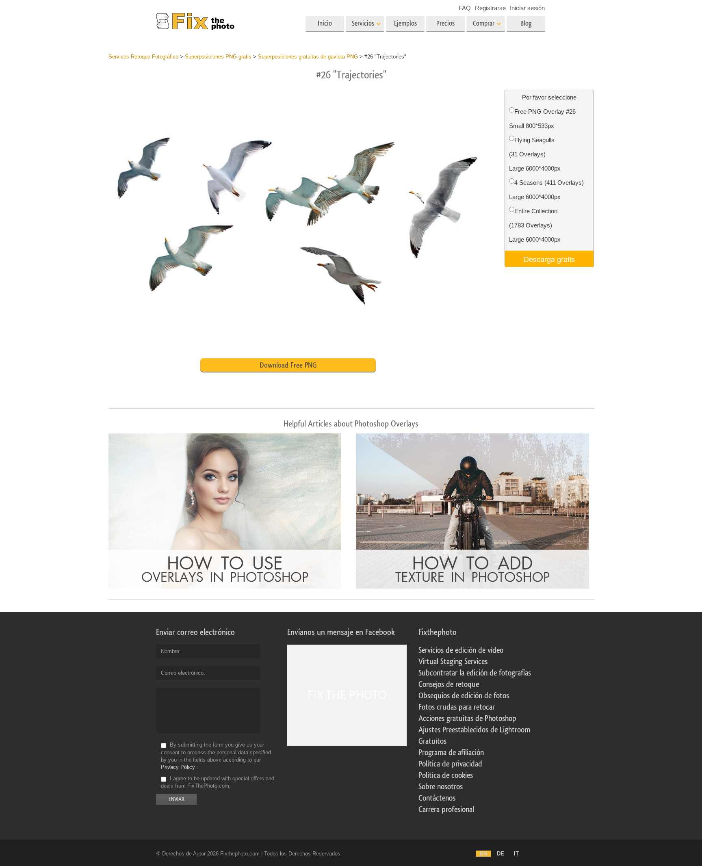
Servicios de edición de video (460, 650)
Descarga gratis (549, 258)
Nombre (170, 651)
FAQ (465, 7)
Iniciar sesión (527, 7)
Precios (445, 23)
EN (483, 854)
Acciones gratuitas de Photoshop (467, 718)
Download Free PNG (288, 365)
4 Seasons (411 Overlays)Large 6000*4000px (546, 189)
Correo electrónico (182, 673)
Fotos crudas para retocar (456, 707)
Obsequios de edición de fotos (463, 696)
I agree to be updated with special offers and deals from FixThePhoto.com (217, 782)
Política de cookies (445, 775)
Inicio (325, 23)
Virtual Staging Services (453, 662)
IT (516, 854)
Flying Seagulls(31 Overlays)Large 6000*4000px (535, 154)
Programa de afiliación (451, 753)
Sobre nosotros (440, 787)
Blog (526, 23)
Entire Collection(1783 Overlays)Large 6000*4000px (535, 225)
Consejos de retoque (448, 684)
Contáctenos (436, 798)
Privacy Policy (178, 767)
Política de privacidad (450, 764)
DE (500, 854)
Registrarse (490, 7)
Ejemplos (405, 23)
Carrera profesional (446, 809)
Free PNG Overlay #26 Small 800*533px (542, 118)
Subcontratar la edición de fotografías (474, 673)
